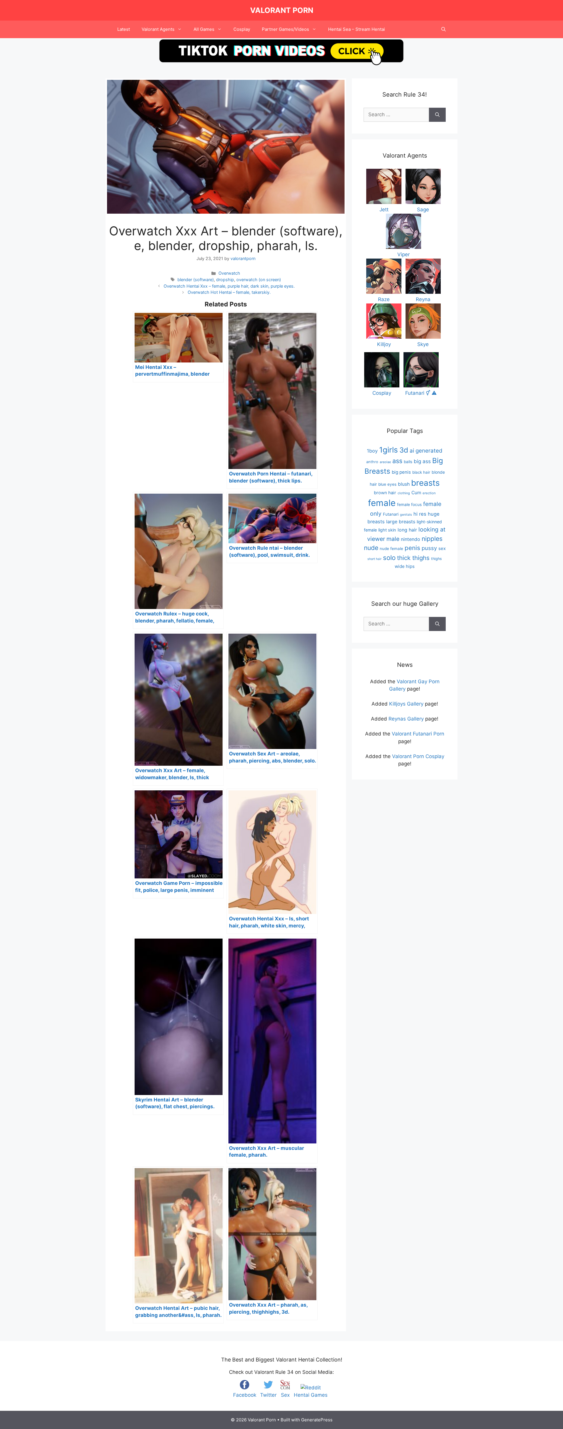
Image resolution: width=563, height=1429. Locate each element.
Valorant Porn (281, 10)
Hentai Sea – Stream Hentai (356, 29)
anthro (372, 462)
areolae (385, 462)
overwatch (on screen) (258, 279)
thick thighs (413, 557)
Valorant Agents (158, 29)
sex (442, 548)
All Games (204, 29)
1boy (372, 451)
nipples (432, 538)
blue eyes (387, 484)
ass (397, 461)
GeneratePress (317, 1420)
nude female (391, 548)
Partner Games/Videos (285, 29)
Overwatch (229, 273)
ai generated (426, 450)
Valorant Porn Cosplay (418, 756)
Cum (416, 492)
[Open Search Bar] (443, 29)
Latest (123, 29)
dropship (225, 279)
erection (429, 493)
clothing (404, 493)
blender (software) (195, 279)
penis (412, 547)
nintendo (410, 539)
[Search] (437, 115)
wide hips (405, 566)
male (392, 538)
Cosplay (241, 29)
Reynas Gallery (406, 719)
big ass (422, 461)
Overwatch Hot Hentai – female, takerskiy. (229, 292)
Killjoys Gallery (406, 704)
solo (389, 557)
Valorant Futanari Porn (418, 734)
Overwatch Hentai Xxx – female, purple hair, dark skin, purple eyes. (229, 286)
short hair (374, 559)
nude (371, 547)
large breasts (400, 521)
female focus (409, 504)
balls (408, 461)
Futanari (390, 514)
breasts (425, 483)
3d (403, 450)
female (382, 503)
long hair (407, 530)
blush (404, 484)
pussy (429, 548)
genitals (406, 515)
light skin (387, 530)
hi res (419, 514)
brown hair (385, 492)
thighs (436, 558)
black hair (421, 472)
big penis (401, 472)
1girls (388, 449)
